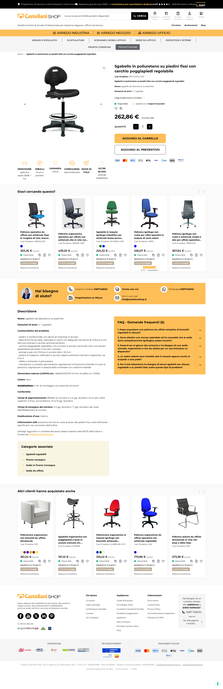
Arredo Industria (73, 33)
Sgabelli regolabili (36, 454)
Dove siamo (152, 600)
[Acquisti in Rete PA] (28, 628)
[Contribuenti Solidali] (111, 650)
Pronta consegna (35, 459)
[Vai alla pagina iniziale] (39, 16)
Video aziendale (93, 605)
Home (20, 54)
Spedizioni (121, 617)
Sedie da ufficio (146, 40)
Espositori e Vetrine (178, 40)
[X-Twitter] (36, 616)
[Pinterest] (52, 616)
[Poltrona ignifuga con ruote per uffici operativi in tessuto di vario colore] (149, 213)
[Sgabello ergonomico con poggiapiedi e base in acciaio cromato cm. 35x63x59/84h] (73, 513)
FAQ (119, 630)
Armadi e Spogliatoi (44, 40)
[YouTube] (28, 616)
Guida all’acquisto (125, 600)
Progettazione (127, 47)
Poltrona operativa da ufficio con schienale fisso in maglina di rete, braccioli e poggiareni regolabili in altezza (35, 235)
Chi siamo (176, 25)
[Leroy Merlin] (43, 628)
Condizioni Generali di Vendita (130, 609)
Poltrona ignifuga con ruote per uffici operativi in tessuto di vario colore (149, 235)
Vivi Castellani (92, 617)
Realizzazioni (191, 25)
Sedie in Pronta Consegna (40, 465)
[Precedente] (25, 104)
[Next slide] (204, 192)
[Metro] (49, 628)
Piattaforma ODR (155, 617)
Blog (203, 25)
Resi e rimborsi (123, 622)
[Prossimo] (101, 104)
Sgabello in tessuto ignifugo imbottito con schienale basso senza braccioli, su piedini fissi (109, 235)
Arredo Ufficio (156, 33)
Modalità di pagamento (127, 613)
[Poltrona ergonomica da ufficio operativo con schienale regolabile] (149, 513)
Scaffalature (75, 40)
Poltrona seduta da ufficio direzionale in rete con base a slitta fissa (186, 539)
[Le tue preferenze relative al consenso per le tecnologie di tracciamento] (218, 684)
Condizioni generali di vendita (99, 669)
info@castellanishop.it (41, 434)
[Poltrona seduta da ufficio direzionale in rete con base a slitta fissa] (187, 513)
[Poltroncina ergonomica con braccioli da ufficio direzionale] (35, 513)
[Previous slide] (199, 192)
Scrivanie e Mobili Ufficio (110, 40)
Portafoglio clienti (125, 605)
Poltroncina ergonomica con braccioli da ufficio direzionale (33, 538)
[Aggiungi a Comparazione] (120, 108)
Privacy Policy (153, 609)
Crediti (134, 669)
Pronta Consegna (99, 47)
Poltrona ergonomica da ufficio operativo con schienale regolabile (147, 538)
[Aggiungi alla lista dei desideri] (116, 108)
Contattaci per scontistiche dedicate (132, 4)
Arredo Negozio (116, 33)
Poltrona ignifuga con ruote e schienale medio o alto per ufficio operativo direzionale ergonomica (186, 236)
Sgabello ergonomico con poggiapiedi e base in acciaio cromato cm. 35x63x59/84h (72, 539)
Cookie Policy (153, 605)
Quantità (120, 126)
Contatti (90, 613)
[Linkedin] (44, 616)
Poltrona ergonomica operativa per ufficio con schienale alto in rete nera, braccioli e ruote (73, 236)
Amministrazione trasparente (160, 613)
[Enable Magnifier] (104, 68)
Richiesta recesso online (128, 626)
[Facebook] (20, 616)
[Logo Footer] (44, 596)
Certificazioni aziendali (96, 609)
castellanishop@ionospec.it (168, 665)
